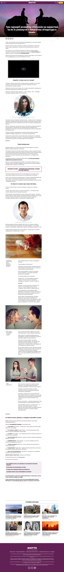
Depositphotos (22, 457)
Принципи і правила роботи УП (44, 551)
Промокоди (52, 551)
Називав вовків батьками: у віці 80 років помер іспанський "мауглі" (31, 516)
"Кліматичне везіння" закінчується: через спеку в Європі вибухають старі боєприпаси (50, 533)
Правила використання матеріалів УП (32, 551)
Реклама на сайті (12, 551)
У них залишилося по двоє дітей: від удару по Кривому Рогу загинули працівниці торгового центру (32, 533)
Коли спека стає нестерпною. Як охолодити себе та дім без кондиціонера (49, 517)
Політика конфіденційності (20, 551)
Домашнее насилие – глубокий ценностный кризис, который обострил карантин (23, 169)
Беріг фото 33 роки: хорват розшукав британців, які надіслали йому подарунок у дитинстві (13, 533)
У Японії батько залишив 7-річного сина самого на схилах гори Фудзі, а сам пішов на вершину (13, 517)
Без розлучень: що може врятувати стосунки (16, 467)
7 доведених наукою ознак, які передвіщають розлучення (18, 471)
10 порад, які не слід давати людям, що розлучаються (18, 469)
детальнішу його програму (15, 424)
